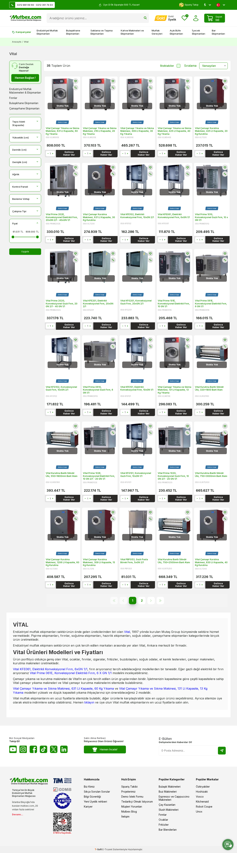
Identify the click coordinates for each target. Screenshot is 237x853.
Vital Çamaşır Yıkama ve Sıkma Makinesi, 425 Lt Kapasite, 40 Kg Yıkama (174, 131)
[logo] (25, 18)
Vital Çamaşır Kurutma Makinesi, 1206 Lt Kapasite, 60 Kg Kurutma (62, 562)
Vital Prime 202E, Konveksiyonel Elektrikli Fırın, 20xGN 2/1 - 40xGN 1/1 (62, 217)
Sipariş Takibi (129, 786)
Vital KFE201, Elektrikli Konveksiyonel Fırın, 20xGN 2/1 (98, 303)
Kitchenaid (202, 801)
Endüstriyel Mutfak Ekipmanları (47, 32)
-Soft (98, 849)
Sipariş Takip (191, 4)
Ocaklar (163, 819)
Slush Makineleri (168, 809)
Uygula (25, 251)
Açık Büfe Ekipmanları (176, 32)
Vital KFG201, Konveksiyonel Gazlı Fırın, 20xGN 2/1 (136, 302)
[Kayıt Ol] (222, 750)
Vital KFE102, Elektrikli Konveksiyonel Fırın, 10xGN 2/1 (137, 216)
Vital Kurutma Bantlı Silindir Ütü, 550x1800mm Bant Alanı (61, 474)
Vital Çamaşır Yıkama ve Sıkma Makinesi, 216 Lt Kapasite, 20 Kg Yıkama (99, 131)
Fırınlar (13, 97)
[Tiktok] (43, 749)
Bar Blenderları (168, 829)
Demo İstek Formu (132, 796)
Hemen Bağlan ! (25, 77)
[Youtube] (13, 749)
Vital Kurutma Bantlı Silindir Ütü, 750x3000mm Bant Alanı (211, 474)
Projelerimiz (128, 791)
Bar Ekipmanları (218, 32)
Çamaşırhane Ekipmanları (24, 108)
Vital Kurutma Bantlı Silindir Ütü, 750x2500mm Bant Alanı (174, 561)
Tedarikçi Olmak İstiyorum (137, 801)
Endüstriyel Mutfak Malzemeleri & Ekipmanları (25, 90)
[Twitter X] (53, 749)
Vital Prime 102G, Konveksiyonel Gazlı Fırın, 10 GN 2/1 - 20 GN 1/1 (173, 476)
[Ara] (145, 18)
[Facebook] (33, 749)
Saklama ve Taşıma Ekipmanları (102, 32)
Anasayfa (16, 41)
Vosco (200, 796)
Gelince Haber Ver (69, 153)
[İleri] (151, 600)
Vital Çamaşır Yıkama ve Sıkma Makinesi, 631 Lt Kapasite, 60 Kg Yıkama (62, 131)
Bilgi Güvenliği (92, 796)
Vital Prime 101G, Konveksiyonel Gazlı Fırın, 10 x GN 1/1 (211, 217)
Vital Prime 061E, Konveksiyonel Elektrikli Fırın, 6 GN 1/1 (211, 303)
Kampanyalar (23, 31)
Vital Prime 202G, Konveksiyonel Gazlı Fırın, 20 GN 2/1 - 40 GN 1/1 (61, 303)
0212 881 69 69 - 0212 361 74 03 (35, 5)
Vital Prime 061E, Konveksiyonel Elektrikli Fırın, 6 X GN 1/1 (71, 673)
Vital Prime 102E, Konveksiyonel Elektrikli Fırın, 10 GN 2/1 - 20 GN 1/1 (99, 476)
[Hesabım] (196, 18)
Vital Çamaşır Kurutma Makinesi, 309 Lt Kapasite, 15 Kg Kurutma (99, 562)
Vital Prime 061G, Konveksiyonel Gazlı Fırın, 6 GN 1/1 (98, 390)
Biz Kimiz (89, 786)
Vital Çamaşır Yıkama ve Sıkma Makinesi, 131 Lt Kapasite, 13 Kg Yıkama (174, 390)
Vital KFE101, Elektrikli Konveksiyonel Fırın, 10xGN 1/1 (136, 388)
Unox (199, 811)
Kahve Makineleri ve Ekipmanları (132, 32)
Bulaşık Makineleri (170, 786)
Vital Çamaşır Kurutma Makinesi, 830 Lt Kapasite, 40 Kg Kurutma (211, 562)
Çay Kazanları (167, 804)
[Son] (160, 600)
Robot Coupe (204, 806)
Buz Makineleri (168, 791)
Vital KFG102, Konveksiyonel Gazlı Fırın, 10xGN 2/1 (61, 388)
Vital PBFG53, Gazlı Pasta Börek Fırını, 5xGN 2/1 (134, 561)
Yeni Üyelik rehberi (95, 801)
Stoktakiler (167, 65)
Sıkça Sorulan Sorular (97, 791)
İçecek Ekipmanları (198, 32)
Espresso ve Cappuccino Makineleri (174, 798)
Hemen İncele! (108, 749)
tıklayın (89, 702)
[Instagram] (23, 749)
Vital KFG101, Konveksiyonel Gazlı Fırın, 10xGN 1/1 (135, 474)
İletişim (125, 816)
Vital (127, 632)
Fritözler (164, 824)
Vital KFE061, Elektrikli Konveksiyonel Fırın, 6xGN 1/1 (174, 216)
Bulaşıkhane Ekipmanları (73, 32)
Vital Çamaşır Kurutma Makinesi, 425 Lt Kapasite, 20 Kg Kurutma (211, 131)
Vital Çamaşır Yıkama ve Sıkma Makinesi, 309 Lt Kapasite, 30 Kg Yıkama (137, 131)
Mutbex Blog (129, 811)
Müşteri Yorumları (131, 806)
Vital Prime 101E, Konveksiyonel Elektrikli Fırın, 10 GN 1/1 (174, 303)
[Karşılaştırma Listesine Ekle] (75, 87)
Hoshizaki (202, 791)
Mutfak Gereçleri (157, 32)
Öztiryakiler (203, 786)
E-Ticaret (107, 849)
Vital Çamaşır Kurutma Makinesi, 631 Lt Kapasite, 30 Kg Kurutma (99, 217)
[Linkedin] (64, 749)
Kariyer (88, 806)
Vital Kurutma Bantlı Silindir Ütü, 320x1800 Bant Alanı (209, 388)
